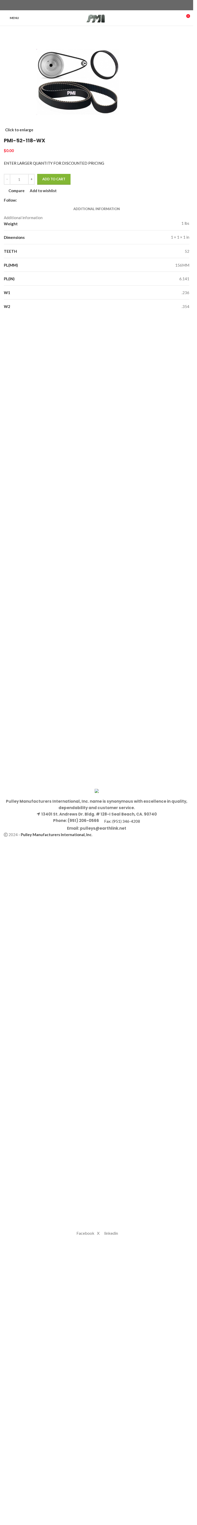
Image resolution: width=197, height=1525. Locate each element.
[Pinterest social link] (100, 5)
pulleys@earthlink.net (103, 828)
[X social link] (94, 5)
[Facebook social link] (87, 5)
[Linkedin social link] (106, 5)
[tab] (96, 209)
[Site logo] (96, 17)
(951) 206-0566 (83, 820)
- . (55, 834)
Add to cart (53, 179)
